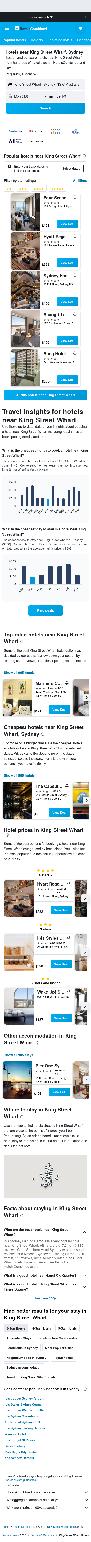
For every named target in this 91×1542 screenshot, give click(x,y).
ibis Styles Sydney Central (24, 1404)
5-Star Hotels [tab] (67, 1328)
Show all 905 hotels (19, 672)
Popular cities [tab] (63, 1357)
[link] (45, 395)
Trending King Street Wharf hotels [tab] (31, 1377)
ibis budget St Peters (20, 1440)
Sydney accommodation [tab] (24, 1367)
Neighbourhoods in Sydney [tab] (26, 1357)
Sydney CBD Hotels (42, 1535)
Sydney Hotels (10, 1535)
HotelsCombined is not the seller (30, 1492)
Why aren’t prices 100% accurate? (32, 1507)
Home (5, 1526)
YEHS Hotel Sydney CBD (22, 1422)
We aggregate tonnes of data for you (33, 1499)
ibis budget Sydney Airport (24, 1398)
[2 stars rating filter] (9, 189)
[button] (86, 17)
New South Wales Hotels (61, 1526)
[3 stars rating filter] (22, 189)
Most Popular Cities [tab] (59, 1348)
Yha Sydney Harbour (19, 1458)
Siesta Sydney (15, 1446)
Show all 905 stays (18, 1054)
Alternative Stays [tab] (19, 1338)
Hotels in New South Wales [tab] (57, 1338)
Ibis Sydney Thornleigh (21, 1416)
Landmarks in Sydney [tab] (22, 1348)
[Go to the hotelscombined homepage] (30, 28)
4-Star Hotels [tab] (41, 1328)
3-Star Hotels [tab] (16, 1328)
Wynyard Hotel (15, 1434)
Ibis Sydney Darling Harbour (25, 1428)
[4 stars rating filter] (39, 189)
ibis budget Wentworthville (24, 1410)
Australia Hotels (23, 1526)
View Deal (67, 224)
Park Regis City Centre (21, 1452)
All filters (80, 180)
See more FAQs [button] (45, 1298)
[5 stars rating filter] (57, 189)
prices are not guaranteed (21, 1480)
